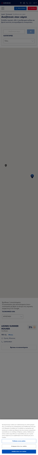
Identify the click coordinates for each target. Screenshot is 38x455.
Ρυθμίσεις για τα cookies (18, 441)
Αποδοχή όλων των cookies (19, 451)
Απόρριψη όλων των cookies (19, 446)
